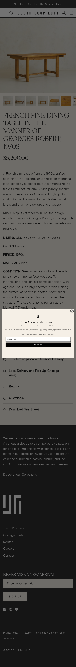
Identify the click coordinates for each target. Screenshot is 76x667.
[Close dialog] (71, 311)
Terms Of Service (44, 349)
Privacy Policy (52, 349)
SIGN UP (38, 345)
